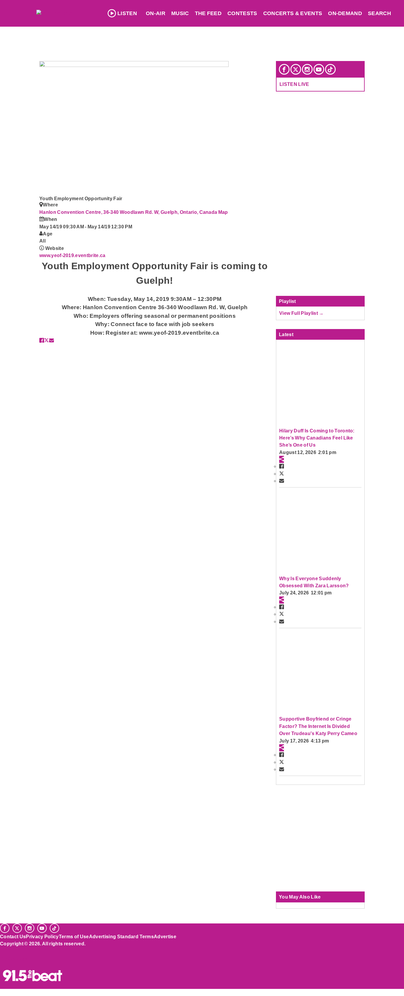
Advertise (165, 936)
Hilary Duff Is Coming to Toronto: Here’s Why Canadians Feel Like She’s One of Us (317, 438)
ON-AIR (155, 13)
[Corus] (3, 950)
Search (379, 13)
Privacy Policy (42, 936)
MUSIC (180, 13)
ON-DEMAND (345, 13)
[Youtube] (318, 69)
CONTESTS (242, 13)
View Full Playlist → (301, 313)
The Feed (208, 13)
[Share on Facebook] (41, 340)
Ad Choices (14, 958)
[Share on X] (46, 340)
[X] (295, 69)
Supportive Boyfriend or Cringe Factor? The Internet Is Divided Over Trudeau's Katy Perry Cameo (318, 726)
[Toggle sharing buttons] (281, 459)
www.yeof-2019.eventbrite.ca (72, 255)
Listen (127, 13)
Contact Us (13, 936)
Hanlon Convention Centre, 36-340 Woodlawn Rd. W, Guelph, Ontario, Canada (128, 212)
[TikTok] (330, 69)
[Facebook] (284, 69)
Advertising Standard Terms (121, 936)
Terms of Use (74, 936)
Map (223, 212)
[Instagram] (307, 69)
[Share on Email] (51, 340)
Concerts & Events (292, 13)
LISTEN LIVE (294, 84)
